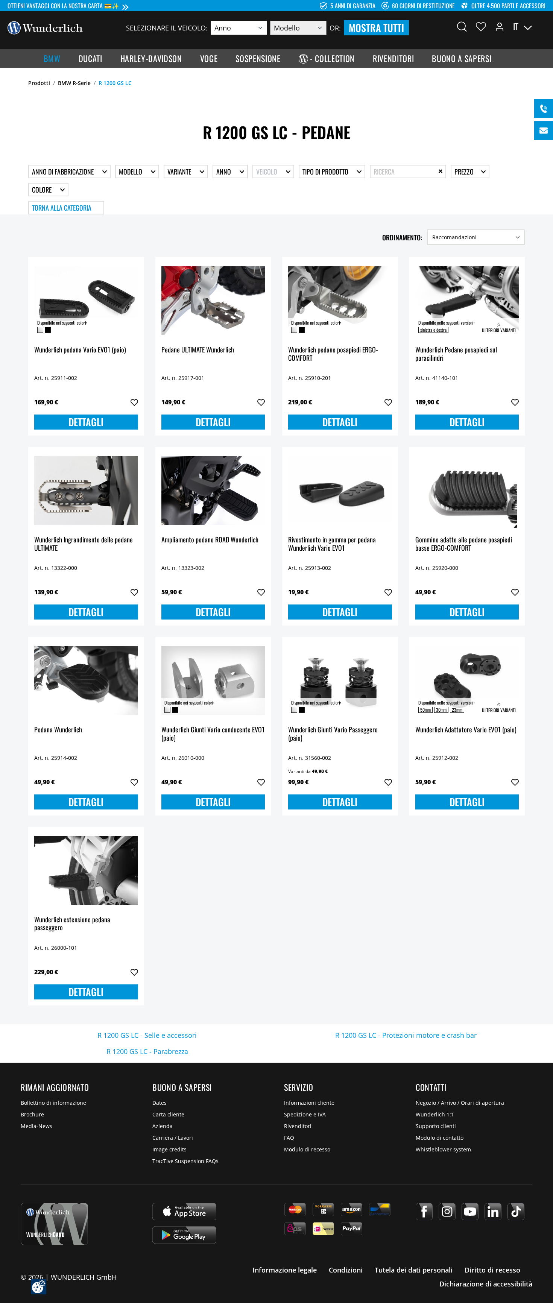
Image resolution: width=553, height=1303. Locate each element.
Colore (42, 189)
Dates (159, 1102)
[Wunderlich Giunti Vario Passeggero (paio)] (340, 680)
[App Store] (184, 1211)
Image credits (169, 1149)
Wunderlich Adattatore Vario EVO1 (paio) (466, 730)
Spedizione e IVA (305, 1114)
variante (180, 171)
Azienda (162, 1126)
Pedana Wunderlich (58, 730)
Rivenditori (297, 1126)
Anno (224, 171)
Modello (131, 171)
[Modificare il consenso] (38, 1286)
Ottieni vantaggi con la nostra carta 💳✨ (63, 5)
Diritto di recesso (492, 1269)
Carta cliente (168, 1114)
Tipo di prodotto (326, 171)
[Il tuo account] (500, 26)
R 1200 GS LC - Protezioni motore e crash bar (406, 1035)
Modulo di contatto (439, 1137)
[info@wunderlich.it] (543, 130)
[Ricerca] (462, 26)
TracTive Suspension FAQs (185, 1161)
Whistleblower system (443, 1149)
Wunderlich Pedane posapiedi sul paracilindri (456, 354)
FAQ (289, 1137)
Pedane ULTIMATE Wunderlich (197, 350)
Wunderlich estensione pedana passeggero (72, 924)
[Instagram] (447, 1211)
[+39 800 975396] (543, 108)
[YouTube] (470, 1211)
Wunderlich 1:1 (435, 1114)
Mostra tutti (376, 27)
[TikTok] (515, 1211)
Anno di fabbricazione (63, 171)
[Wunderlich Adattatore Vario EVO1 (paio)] (467, 680)
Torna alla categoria (61, 208)
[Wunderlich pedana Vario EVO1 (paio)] (86, 300)
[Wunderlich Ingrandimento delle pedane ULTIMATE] (86, 490)
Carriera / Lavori (172, 1137)
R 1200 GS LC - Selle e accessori (147, 1035)
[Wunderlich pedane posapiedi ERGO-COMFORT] (340, 300)
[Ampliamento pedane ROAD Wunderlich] (213, 490)
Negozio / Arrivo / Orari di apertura (460, 1102)
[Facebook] (424, 1211)
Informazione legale (284, 1269)
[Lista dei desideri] (481, 26)
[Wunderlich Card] (54, 1224)
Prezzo (464, 171)
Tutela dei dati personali (414, 1269)
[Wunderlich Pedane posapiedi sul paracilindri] (467, 300)
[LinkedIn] (493, 1211)
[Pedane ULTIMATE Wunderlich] (213, 300)
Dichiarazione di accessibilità (485, 1283)
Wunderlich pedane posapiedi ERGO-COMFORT (333, 354)
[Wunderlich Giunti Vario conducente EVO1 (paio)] (213, 680)
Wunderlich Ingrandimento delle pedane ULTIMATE (83, 544)
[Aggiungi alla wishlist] (134, 402)
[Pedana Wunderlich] (86, 680)
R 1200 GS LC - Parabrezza (147, 1051)
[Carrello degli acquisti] (540, 26)
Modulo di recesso (307, 1149)
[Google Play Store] (184, 1235)
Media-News (36, 1126)
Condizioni (346, 1269)
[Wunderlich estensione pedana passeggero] (86, 870)
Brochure (32, 1114)
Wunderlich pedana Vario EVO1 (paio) (80, 350)
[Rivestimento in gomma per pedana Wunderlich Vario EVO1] (340, 490)
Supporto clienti (436, 1126)
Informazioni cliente (309, 1102)
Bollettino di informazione (53, 1102)
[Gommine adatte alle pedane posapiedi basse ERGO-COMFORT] (467, 490)
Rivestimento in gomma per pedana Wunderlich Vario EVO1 (332, 544)
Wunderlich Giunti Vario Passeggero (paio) (333, 734)
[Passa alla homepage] (45, 27)
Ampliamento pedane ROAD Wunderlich (209, 540)
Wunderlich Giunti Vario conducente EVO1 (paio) (212, 734)
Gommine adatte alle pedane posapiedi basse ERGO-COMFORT (463, 544)
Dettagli (85, 422)
